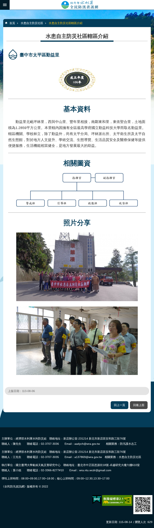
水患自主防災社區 (32, 23)
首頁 (12, 23)
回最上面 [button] (138, 405)
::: (1, 429)
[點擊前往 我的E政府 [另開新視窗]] (96, 499)
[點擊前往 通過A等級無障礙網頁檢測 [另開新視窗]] (117, 500)
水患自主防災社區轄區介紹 (65, 23)
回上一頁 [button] (119, 405)
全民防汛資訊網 (82, 5)
